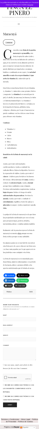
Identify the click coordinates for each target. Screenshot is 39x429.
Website (5, 335)
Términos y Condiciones (10, 419)
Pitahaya (9, 292)
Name (5, 315)
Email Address (8, 325)
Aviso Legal (25, 419)
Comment (6, 345)
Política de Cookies (25, 421)
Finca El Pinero (19, 9)
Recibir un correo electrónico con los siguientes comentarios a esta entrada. (18, 388)
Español (25, 427)
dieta (19, 233)
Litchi (31, 292)
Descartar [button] (30, 5)
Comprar (8, 42)
